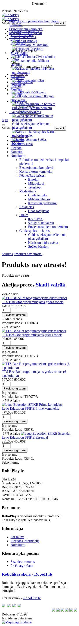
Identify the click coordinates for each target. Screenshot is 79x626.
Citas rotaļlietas (38, 211)
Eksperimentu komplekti (26, 29)
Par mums (17, 537)
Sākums (7, 254)
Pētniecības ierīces (32, 175)
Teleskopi (34, 187)
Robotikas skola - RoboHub (27, 574)
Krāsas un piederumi (42, 203)
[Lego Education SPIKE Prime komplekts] (32, 404)
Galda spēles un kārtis (34, 231)
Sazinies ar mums (23, 562)
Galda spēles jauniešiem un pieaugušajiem (47, 236)
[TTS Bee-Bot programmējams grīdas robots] (34, 331)
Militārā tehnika (39, 199)
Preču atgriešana (22, 565)
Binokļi (33, 179)
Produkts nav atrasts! (28, 254)
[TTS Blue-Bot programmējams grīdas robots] (34, 298)
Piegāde (16, 148)
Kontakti (17, 152)
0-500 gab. (35, 219)
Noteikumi (18, 156)
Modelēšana (27, 191)
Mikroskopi (36, 183)
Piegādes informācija (25, 541)
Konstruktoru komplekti (25, 33)
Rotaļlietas (26, 207)
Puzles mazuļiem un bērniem (48, 227)
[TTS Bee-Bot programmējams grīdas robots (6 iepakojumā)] (39, 368)
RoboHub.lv (32, 598)
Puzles (23, 215)
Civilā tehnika (37, 195)
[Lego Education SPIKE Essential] (45, 433)
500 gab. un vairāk (41, 223)
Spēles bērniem (38, 246)
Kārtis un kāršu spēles (43, 242)
